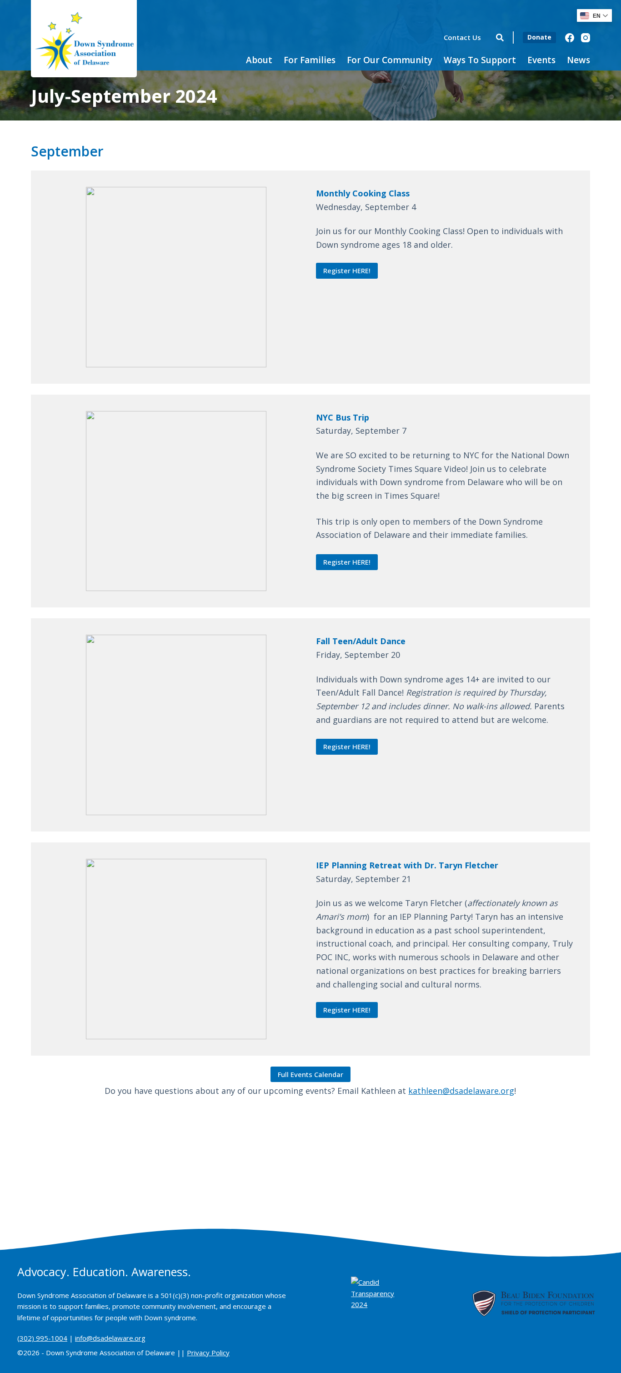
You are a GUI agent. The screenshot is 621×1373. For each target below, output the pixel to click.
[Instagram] (585, 37)
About (259, 60)
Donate (539, 37)
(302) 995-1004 (42, 1338)
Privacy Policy (208, 1352)
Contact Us (462, 37)
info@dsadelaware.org (110, 1338)
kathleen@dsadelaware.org (461, 1090)
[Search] (500, 37)
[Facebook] (569, 37)
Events (541, 60)
